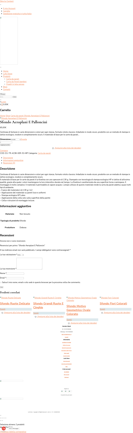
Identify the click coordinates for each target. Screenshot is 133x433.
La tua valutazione (8, 254)
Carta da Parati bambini (16, 81)
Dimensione (5, 139)
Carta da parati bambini (66, 364)
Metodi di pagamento (66, 347)
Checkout (66, 377)
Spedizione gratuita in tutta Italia (17, 13)
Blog (5, 87)
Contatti (6, 89)
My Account (66, 374)
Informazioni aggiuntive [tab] (13, 160)
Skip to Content (7, 1)
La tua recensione (8, 268)
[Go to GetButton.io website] (3, 431)
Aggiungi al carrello (5, 145)
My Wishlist (66, 372)
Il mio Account (9, 8)
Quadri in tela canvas (15, 84)
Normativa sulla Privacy (66, 350)
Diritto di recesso (66, 345)
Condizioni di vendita (66, 342)
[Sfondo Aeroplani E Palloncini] (13, 118)
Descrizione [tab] (8, 157)
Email (3, 278)
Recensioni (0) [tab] (9, 163)
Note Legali (66, 353)
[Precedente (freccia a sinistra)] (0, 420)
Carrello (6, 11)
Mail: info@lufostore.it (66, 334)
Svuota (24, 139)
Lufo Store (7, 73)
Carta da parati (12, 79)
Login (3, 102)
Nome (3, 273)
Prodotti (6, 76)
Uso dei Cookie (66, 356)
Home (5, 71)
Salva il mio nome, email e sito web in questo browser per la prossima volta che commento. (41, 282)
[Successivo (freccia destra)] (2, 420)
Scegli (2, 309)
